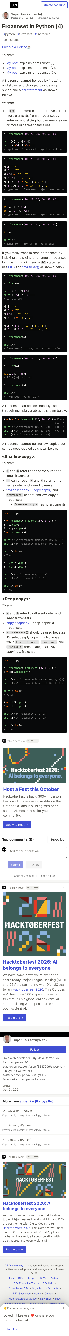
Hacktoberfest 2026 (28, 989)
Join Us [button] (12, 1329)
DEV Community (14, 1265)
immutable (11, 39)
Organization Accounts (45, 1288)
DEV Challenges (27, 1278)
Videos (55, 1278)
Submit (15, 864)
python (9, 34)
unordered (42, 34)
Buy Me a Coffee (14, 47)
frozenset (25, 34)
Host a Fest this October (31, 789)
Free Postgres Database (23, 1298)
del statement (32, 90)
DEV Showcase (22, 1293)
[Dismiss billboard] (63, 1308)
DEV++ (44, 1278)
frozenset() (30, 267)
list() (11, 267)
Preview (34, 864)
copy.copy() (42, 490)
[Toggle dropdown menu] (64, 741)
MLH (58, 1298)
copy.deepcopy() (19, 623)
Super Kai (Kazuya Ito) (26, 14)
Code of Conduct (24, 875)
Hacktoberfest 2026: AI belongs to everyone (30, 965)
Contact (49, 1293)
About (37, 1293)
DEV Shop (46, 1298)
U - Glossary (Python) (26, 1113)
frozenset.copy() (19, 490)
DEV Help (48, 1283)
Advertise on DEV (18, 1288)
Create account (54, 5)
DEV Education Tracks (26, 1283)
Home (11, 1278)
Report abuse (47, 875)
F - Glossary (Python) (26, 1142)
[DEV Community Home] (14, 4)
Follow (34, 1049)
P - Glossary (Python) (26, 1127)
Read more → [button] (14, 1017)
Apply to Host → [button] (17, 824)
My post (12, 63)
